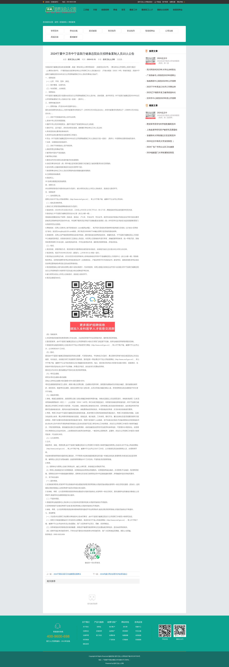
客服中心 (138, 627)
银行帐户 (112, 627)
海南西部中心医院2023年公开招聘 (161, 81)
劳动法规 (74, 31)
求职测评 (125, 631)
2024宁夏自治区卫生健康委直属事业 (67, 574)
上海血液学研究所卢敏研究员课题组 (162, 130)
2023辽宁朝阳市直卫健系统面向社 (161, 92)
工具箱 (86, 10)
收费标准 (112, 635)
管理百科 (54, 31)
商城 (115, 10)
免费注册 (172, 2)
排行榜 (125, 627)
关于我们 (86, 627)
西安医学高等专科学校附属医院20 (161, 124)
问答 (95, 10)
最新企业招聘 (163, 10)
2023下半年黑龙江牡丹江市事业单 (161, 87)
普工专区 (99, 635)
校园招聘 (105, 10)
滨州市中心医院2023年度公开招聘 (161, 98)
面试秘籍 (93, 31)
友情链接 (138, 635)
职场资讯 (63, 22)
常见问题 (138, 631)
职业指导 (131, 31)
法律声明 (86, 635)
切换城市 (54, 2)
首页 (123, 10)
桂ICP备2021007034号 (132, 656)
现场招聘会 (150, 31)
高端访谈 (54, 37)
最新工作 (133, 10)
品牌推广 (112, 631)
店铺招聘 (99, 631)
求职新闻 (71, 22)
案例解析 (74, 37)
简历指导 (112, 31)
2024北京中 (162, 58)
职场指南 (138, 639)
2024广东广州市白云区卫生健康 (160, 147)
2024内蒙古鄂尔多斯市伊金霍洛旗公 (113, 574)
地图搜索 (125, 635)
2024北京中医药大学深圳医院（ (160, 141)
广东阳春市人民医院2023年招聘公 (161, 75)
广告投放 (112, 639)
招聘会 (99, 627)
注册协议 (86, 631)
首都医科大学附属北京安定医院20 (161, 135)
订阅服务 (125, 639)
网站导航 (180, 2)
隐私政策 (86, 644)
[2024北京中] (151, 61)
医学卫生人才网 (119, 663)
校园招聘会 (177, 10)
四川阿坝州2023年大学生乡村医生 (161, 70)
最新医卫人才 (147, 10)
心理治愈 (169, 31)
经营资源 (86, 639)
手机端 (158, 2)
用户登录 (165, 2)
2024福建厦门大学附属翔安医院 (160, 153)
